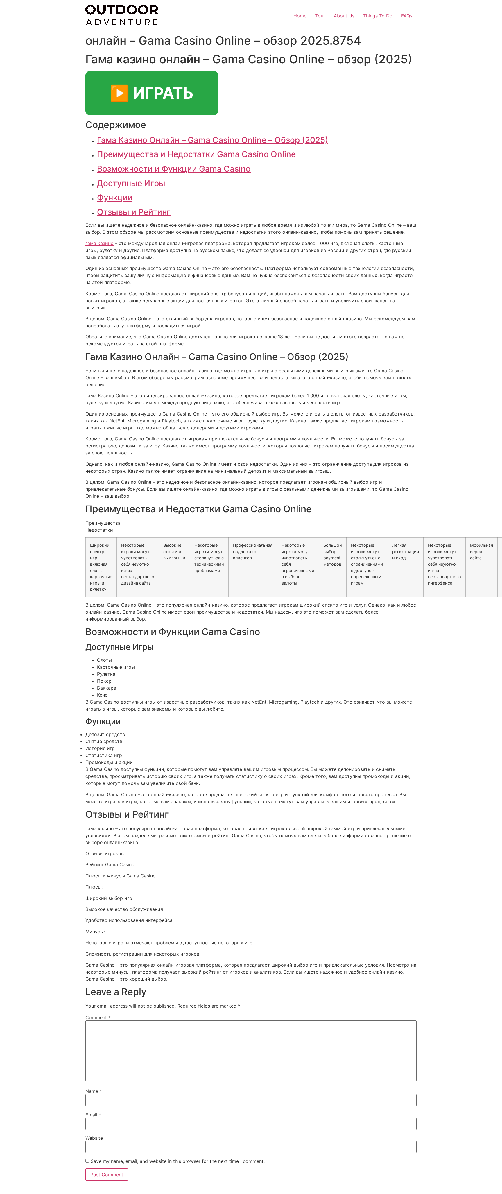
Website (94, 1138)
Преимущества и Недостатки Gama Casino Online (196, 154)
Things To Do (377, 16)
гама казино (99, 243)
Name (93, 1091)
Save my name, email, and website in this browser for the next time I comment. (178, 1161)
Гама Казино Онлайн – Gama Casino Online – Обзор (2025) (212, 140)
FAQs (406, 16)
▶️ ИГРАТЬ (152, 93)
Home (299, 16)
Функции (114, 197)
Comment (98, 1017)
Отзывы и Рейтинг (134, 212)
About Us (344, 16)
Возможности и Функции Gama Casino (174, 169)
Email (93, 1114)
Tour (320, 16)
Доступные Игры (131, 183)
